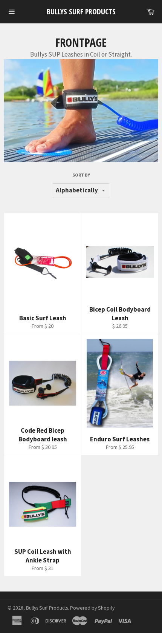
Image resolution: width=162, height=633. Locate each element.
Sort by (81, 175)
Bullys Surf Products (81, 11)
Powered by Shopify (92, 608)
